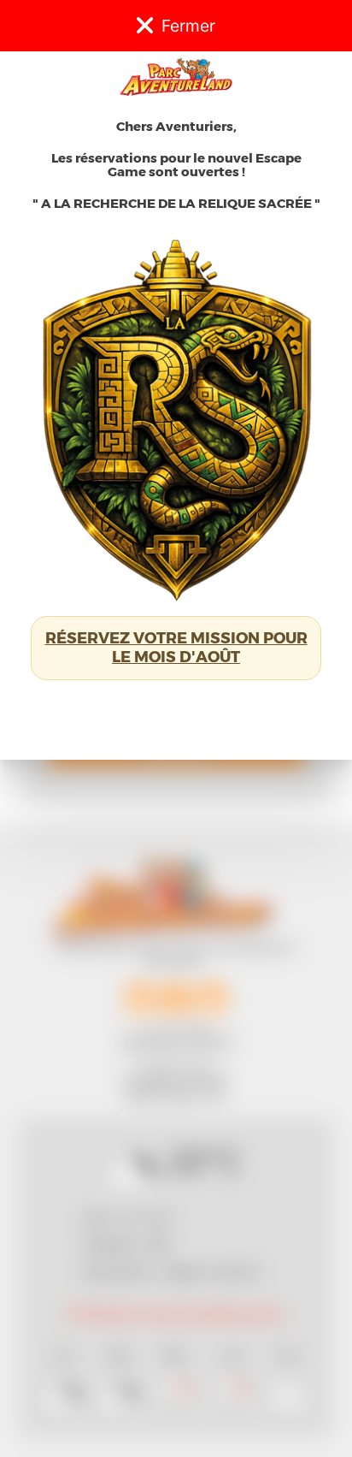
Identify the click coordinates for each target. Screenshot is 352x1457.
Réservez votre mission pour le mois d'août (176, 647)
